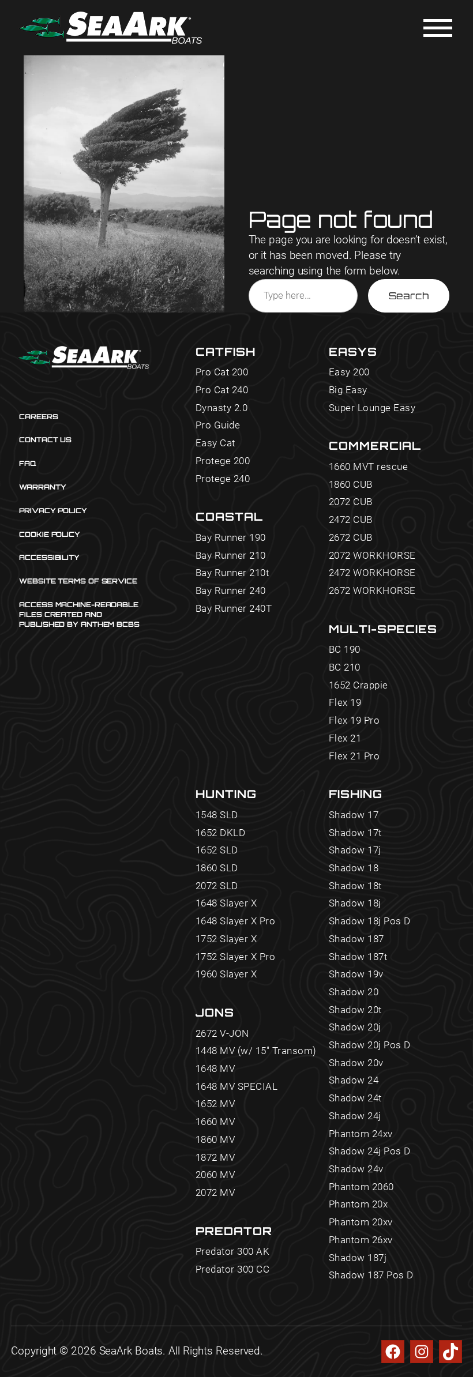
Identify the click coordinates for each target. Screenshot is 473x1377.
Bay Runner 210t (232, 573)
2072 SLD (217, 886)
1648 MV (215, 1069)
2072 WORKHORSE (372, 556)
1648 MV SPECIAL (237, 1087)
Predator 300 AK (233, 1252)
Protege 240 (223, 479)
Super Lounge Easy (372, 408)
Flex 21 (345, 738)
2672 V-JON (222, 1034)
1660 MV (215, 1122)
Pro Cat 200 (222, 372)
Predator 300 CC (233, 1270)
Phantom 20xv (361, 1222)
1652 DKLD (221, 833)
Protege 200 (223, 461)
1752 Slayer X (226, 939)
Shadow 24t (355, 1098)
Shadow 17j (355, 850)
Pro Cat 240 (222, 390)
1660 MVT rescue (368, 467)
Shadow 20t (355, 1010)
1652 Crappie (358, 685)
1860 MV (215, 1140)
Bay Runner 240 (231, 591)
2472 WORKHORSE (372, 573)
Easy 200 (349, 372)
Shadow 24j (355, 1116)
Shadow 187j (358, 1258)
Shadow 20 (354, 992)
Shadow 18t (355, 886)
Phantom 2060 (361, 1187)
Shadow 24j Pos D (370, 1151)
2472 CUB (351, 520)
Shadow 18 (354, 868)
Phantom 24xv (361, 1134)
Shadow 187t (358, 957)
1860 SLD (217, 868)
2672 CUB (351, 538)
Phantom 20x (358, 1204)
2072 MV (215, 1193)
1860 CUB (351, 485)
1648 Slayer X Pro (236, 921)
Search (409, 295)
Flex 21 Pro (354, 756)
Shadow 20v (356, 1063)
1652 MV (215, 1104)
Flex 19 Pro (354, 721)
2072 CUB (351, 502)
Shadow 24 (354, 1080)
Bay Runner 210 (231, 556)
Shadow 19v (356, 974)
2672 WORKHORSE (372, 591)
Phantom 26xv (361, 1240)
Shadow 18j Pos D (370, 921)
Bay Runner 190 (231, 538)
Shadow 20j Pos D (370, 1045)
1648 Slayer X (226, 903)
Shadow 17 (354, 815)
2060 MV (215, 1175)
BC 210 (345, 668)
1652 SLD (217, 850)
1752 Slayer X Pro (236, 957)
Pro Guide (218, 425)
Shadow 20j (355, 1027)
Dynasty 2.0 (222, 408)
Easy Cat (215, 443)
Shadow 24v (356, 1169)
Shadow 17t (355, 833)
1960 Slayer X (226, 974)
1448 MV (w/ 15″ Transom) (256, 1051)
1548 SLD (217, 815)
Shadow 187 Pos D (371, 1275)
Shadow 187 (356, 939)
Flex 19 (345, 703)
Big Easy (348, 390)
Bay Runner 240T (234, 609)
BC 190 (345, 650)
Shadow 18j (355, 903)
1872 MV (215, 1158)
